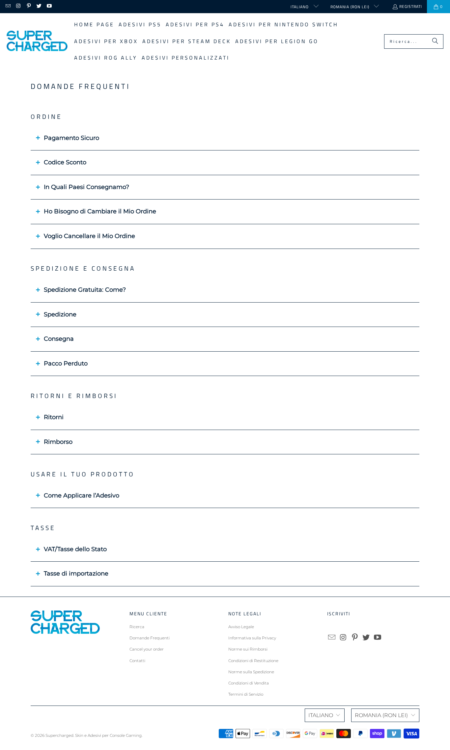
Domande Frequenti (149, 637)
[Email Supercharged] (8, 6)
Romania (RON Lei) (350, 7)
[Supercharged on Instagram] (18, 6)
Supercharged (59, 735)
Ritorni (54, 417)
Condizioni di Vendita (248, 683)
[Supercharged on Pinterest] (28, 6)
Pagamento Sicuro (71, 138)
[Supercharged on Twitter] (39, 6)
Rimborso (58, 441)
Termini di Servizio (245, 694)
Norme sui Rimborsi (247, 649)
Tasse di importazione (76, 573)
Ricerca (136, 626)
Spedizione (60, 314)
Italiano (300, 7)
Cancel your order (146, 649)
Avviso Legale (241, 626)
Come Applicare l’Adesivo (81, 495)
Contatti (137, 660)
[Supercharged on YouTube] (49, 6)
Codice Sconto (65, 162)
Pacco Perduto (66, 363)
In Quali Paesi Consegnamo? (86, 187)
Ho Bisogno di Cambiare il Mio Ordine (100, 211)
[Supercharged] (37, 41)
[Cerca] (435, 41)
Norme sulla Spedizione (251, 671)
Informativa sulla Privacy (252, 637)
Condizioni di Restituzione (253, 660)
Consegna (59, 338)
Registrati (410, 6)
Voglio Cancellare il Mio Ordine (89, 236)
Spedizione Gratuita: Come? (85, 289)
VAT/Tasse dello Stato (75, 549)
